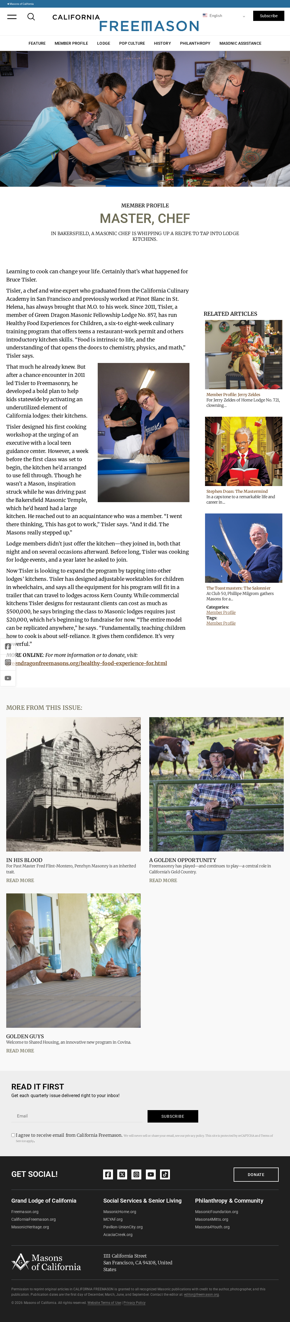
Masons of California (22, 3)
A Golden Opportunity (183, 860)
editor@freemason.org (201, 1295)
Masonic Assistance (240, 43)
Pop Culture (132, 43)
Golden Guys (25, 1036)
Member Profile (71, 43)
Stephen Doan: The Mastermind (237, 491)
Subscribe (269, 16)
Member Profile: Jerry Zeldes (233, 394)
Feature (37, 43)
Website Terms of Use (104, 1303)
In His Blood (24, 860)
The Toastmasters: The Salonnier (238, 588)
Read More (20, 880)
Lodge (103, 43)
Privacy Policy (134, 1303)
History (162, 43)
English (215, 16)
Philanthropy (195, 43)
